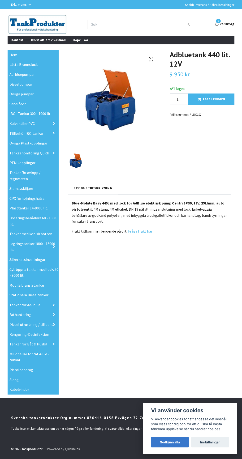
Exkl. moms (19, 4)
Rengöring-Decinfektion (29, 334)
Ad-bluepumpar (22, 74)
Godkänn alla (170, 442)
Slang (14, 379)
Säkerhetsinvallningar (27, 259)
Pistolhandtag (21, 369)
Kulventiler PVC (22, 123)
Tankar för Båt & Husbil (28, 344)
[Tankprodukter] (37, 24)
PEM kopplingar (22, 162)
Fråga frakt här (139, 231)
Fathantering (20, 314)
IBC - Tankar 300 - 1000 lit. (30, 113)
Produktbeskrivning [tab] (93, 188)
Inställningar (210, 442)
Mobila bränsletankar (26, 285)
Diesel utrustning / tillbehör (32, 324)
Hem (13, 54)
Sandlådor (17, 104)
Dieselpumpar (20, 84)
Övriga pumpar (21, 94)
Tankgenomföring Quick (29, 153)
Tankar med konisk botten (30, 233)
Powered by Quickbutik (63, 449)
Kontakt (17, 40)
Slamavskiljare (21, 188)
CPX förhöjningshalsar (27, 198)
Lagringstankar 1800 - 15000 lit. (32, 246)
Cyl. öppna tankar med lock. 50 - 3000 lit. (33, 272)
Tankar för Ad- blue (24, 304)
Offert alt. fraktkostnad (48, 40)
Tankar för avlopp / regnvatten (24, 175)
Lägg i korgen (214, 99)
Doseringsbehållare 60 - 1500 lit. (32, 221)
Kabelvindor (19, 389)
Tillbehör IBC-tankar (26, 133)
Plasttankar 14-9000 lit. (28, 208)
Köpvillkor (80, 40)
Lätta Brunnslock (23, 64)
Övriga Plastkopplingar (28, 143)
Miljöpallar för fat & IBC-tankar (29, 357)
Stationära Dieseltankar (28, 295)
